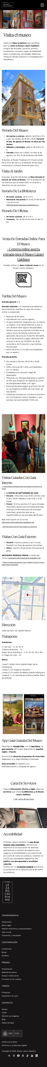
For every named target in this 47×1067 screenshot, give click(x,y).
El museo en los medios (11, 979)
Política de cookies (9, 1042)
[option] (23, 19)
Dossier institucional (10, 976)
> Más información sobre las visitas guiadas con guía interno (19, 527)
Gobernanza (6, 922)
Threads (23, 1055)
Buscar (36, 5)
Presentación (7, 969)
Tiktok (27, 1055)
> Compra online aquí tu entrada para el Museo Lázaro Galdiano (23, 254)
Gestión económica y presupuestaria (16, 929)
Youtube (32, 1055)
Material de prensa (9, 972)
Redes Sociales (8, 1023)
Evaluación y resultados (11, 935)
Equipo (4, 1009)
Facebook (18, 1055)
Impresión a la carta (10, 996)
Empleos (5, 955)
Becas (4, 952)
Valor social (6, 932)
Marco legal (6, 925)
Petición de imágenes (10, 1016)
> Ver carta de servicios (23, 799)
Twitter (9, 1055)
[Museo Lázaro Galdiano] (7, 5)
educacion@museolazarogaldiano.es (18, 522)
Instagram (14, 1055)
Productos (6, 992)
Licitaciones (7, 949)
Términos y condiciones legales (14, 1045)
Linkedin (36, 1055)
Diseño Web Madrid (21, 1060)
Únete (4, 1013)
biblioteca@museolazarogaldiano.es (22, 205)
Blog (3, 1019)
